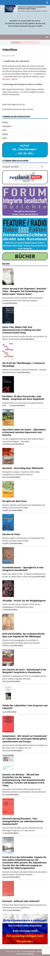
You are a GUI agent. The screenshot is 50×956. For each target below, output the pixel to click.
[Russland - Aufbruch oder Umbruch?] (25, 889)
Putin (4, 130)
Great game (6, 126)
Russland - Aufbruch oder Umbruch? (21, 901)
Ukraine (5, 134)
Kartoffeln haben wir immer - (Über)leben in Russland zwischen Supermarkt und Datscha (24, 432)
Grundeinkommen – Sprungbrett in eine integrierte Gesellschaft (22, 568)
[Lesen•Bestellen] (10, 303)
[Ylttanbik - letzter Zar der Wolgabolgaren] (25, 588)
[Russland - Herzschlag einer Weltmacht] (25, 456)
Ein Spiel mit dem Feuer (14, 501)
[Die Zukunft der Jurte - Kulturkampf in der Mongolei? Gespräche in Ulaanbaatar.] (25, 657)
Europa (5, 122)
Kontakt (30, 109)
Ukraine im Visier (11, 534)
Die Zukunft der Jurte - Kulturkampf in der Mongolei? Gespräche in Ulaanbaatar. (24, 671)
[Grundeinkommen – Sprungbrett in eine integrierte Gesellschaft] (25, 555)
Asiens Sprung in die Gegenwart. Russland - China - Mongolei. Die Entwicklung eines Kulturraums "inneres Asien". (24, 291)
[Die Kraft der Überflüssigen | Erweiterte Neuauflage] (25, 351)
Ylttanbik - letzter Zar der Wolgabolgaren (24, 600)
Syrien (4, 138)
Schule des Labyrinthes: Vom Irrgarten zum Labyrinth (25, 706)
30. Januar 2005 (9, 56)
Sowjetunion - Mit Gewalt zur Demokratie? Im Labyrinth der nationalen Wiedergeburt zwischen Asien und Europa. (24, 739)
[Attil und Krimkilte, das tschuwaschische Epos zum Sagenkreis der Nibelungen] (25, 622)
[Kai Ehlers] (25, 11)
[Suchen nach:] (25, 42)
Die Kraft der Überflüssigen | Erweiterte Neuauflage (23, 364)
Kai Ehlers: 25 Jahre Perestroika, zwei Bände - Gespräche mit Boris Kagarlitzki (23, 397)
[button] (46, 2)
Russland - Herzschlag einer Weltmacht (22, 468)
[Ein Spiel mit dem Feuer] (25, 489)
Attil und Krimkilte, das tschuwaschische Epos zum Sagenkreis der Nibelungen (23, 635)
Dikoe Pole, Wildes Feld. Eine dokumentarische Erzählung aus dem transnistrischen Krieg (21, 330)
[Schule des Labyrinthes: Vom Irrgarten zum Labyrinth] (25, 693)
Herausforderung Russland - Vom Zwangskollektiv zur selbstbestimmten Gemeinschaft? (22, 821)
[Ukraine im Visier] (25, 522)
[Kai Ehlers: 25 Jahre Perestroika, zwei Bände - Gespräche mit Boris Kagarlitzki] (25, 384)
